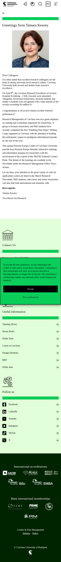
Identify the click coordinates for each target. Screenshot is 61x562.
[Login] (25, 4)
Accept (30, 289)
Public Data (7, 338)
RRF (4, 360)
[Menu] (56, 4)
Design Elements (10, 353)
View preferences (30, 297)
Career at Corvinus (11, 345)
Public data (7, 367)
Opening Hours (9, 324)
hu (48, 4)
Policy (35, 533)
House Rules (8, 331)
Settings (26, 533)
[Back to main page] (3, 13)
